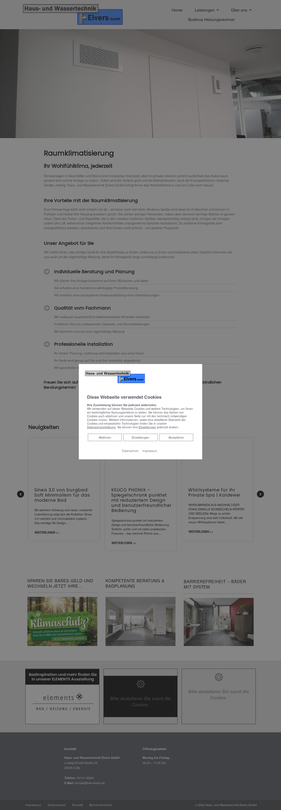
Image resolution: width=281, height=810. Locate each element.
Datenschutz (130, 450)
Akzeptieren (176, 437)
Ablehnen (105, 437)
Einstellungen (140, 437)
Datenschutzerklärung (101, 427)
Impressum (150, 450)
